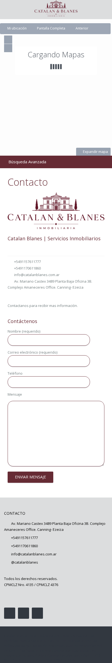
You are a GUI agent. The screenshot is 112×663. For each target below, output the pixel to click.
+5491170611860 (27, 268)
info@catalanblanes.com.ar (37, 274)
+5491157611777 (27, 261)
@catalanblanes (24, 562)
